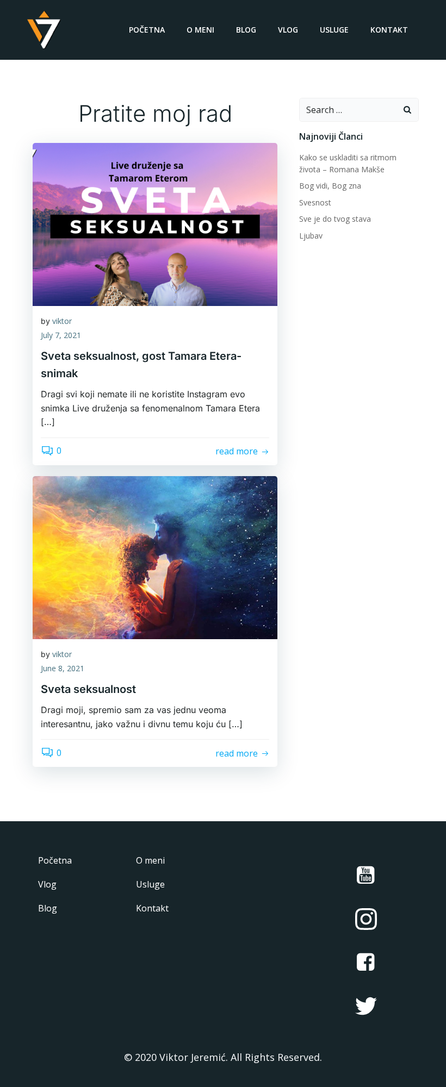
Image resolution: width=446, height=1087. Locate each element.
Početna (147, 29)
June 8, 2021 (62, 668)
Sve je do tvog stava (335, 219)
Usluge (334, 29)
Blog (246, 29)
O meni (200, 29)
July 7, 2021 (61, 335)
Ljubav (311, 235)
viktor (62, 321)
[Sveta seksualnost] (155, 557)
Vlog (288, 29)
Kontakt (389, 29)
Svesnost (315, 202)
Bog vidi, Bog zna (330, 185)
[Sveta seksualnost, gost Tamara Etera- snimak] (155, 223)
